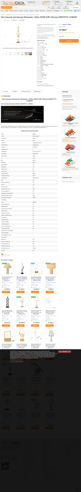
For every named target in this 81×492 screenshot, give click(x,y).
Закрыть (79, 491)
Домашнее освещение (10, 14)
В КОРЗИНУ (69, 40)
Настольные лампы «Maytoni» (33, 14)
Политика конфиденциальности (16, 361)
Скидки (62, 32)
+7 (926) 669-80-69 (46, 1)
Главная (2, 14)
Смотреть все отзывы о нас (68, 181)
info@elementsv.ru (46, 2)
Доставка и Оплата (70, 32)
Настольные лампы (21, 14)
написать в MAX (47, 4)
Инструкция (7, 255)
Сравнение (22, 20)
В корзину (6, 291)
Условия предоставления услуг (16, 359)
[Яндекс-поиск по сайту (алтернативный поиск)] (49, 7)
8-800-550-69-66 (31, 1)
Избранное (15, 20)
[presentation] (5, 36)
